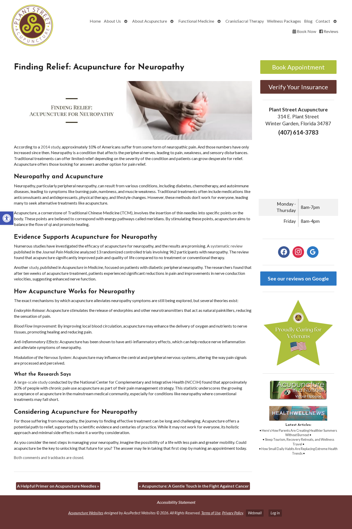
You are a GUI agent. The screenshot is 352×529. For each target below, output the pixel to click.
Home (95, 21)
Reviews (330, 31)
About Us (112, 21)
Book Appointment (298, 67)
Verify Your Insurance (298, 87)
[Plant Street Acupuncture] (31, 26)
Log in (275, 513)
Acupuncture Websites (85, 513)
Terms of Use (211, 513)
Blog (308, 21)
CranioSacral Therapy (244, 21)
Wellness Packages (284, 21)
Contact (323, 21)
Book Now (306, 31)
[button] (6, 218)
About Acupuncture (149, 21)
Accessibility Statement (176, 502)
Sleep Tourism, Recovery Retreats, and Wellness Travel (299, 441)
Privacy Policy (232, 513)
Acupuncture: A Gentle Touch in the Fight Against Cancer (194, 485)
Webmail (255, 513)
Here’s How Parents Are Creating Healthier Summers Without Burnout (299, 432)
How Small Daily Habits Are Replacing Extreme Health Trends (299, 451)
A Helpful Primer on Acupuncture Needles (58, 485)
